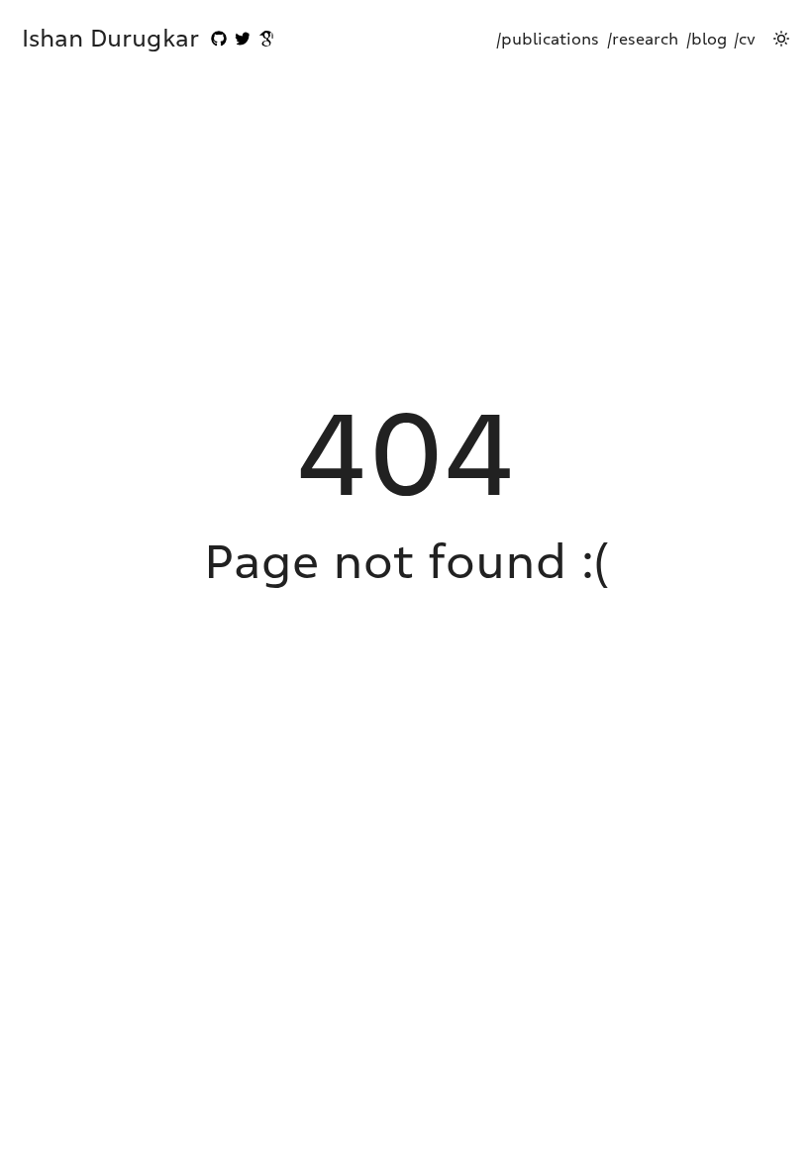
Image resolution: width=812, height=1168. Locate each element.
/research (642, 39)
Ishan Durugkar (110, 38)
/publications (547, 39)
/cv (745, 39)
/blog (706, 39)
